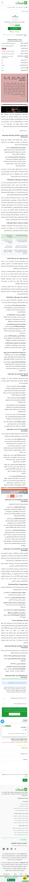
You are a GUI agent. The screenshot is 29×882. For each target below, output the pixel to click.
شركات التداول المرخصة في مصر (20, 830)
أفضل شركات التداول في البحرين (20, 818)
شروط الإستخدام (24, 804)
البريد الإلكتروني (23, 753)
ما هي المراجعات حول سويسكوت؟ (18, 698)
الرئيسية (24, 7)
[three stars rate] (22, 745)
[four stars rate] (20, 745)
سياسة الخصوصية (9, 774)
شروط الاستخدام (19, 774)
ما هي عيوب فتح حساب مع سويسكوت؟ (17, 682)
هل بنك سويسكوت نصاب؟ (20, 703)
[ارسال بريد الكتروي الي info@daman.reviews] (22, 798)
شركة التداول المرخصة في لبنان (21, 832)
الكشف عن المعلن (25, 11)
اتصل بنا (21, 875)
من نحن (26, 875)
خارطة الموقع (15, 875)
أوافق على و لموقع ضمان (14, 775)
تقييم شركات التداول (19, 7)
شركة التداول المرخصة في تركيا (21, 834)
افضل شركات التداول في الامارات (20, 822)
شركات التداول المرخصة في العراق (20, 828)
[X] (15, 849)
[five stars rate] (18, 745)
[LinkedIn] (3, 849)
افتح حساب (11, 880)
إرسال (25, 780)
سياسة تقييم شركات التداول (21, 810)
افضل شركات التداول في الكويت (21, 816)
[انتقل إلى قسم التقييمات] (16, 25)
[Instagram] (11, 849)
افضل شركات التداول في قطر (21, 820)
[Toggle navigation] (2, 3)
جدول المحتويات (23, 130)
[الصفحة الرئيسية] (21, 3)
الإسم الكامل (24, 748)
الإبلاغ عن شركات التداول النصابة (20, 808)
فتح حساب (14, 28)
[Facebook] (7, 849)
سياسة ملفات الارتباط (6, 875)
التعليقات (25, 759)
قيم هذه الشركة (15, 31)
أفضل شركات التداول (14, 714)
